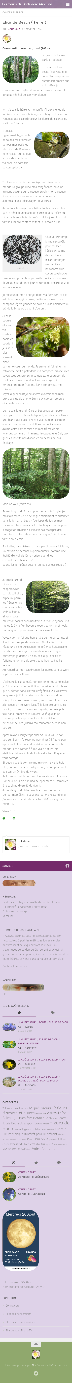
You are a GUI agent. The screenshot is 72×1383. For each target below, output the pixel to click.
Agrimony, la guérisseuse (33, 1176)
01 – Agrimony (27, 1047)
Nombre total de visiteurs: (19, 1286)
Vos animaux (11, 1149)
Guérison (17, 1129)
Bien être (25, 1118)
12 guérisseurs (27, 1022)
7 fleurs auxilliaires (15, 1108)
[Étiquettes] (52, 1013)
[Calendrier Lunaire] (21, 1270)
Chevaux (53, 1118)
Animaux (40, 1113)
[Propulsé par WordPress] (33, 1365)
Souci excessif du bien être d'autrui (24, 1144)
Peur (63, 1059)
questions (53, 1139)
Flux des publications (18, 1314)
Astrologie (10, 1118)
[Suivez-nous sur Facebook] (67, 866)
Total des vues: (12, 1282)
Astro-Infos (56, 1113)
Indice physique (48, 1129)
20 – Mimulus (26, 1064)
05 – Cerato (25, 1026)
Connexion (12, 1305)
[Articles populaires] (19, 1013)
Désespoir (27, 1123)
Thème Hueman (58, 1365)
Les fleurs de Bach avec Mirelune (27, 4)
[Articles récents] (14, 1163)
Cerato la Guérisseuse (32, 1193)
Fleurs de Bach (58, 1022)
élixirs (52, 1149)
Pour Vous (41, 1139)
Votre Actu (40, 1149)
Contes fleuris (13, 12)
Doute (42, 1022)
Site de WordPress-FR (19, 1330)
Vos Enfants (26, 1149)
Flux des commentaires (20, 1322)
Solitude (61, 1139)
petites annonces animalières (14, 1139)
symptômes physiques (56, 1144)
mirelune (14, 29)
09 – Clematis (26, 1085)
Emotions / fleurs (42, 1124)
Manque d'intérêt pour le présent (39, 1080)
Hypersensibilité (28, 1043)
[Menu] (68, 4)
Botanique (40, 1118)
